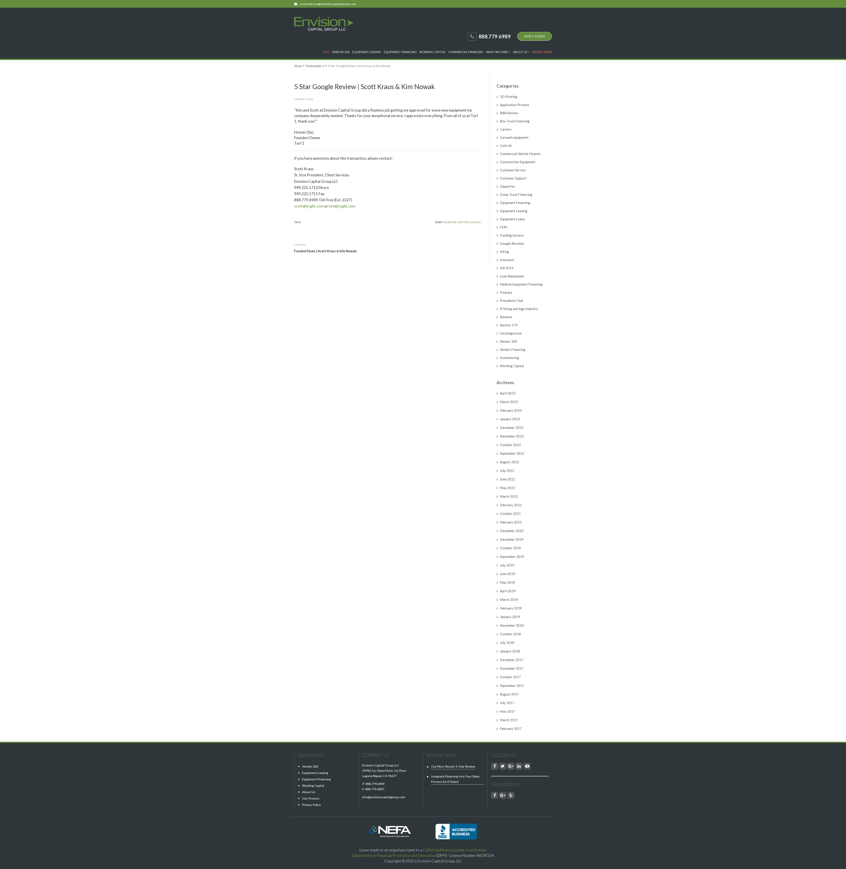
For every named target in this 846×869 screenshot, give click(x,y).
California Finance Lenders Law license (454, 850)
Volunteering (509, 358)
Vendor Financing (512, 349)
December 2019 (511, 539)
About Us (520, 52)
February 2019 (511, 608)
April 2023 (508, 393)
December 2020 (511, 531)
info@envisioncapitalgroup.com (383, 797)
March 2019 (509, 600)
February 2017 (511, 729)
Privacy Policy (311, 805)
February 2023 (511, 410)
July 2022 (507, 471)
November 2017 (512, 668)
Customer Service (513, 170)
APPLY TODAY (534, 36)
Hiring (504, 252)
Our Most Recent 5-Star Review (453, 766)
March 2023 (509, 402)
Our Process (310, 798)
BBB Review (509, 113)
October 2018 (510, 634)
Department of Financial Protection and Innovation (394, 855)
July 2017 (507, 703)
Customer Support (513, 178)
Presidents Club (511, 301)
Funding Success (512, 235)
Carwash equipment (514, 137)
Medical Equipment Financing (521, 284)
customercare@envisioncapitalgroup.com (328, 4)
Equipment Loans (512, 219)
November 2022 (512, 436)
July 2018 (507, 643)
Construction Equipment (517, 162)
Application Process (514, 105)
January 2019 (510, 617)
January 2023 (510, 419)
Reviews (506, 317)
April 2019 (508, 591)
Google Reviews (512, 243)
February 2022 (511, 505)
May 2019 (507, 582)
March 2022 (509, 496)
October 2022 (510, 445)
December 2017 (511, 660)
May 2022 (507, 488)
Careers (506, 129)
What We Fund (497, 52)
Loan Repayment (512, 276)
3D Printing (508, 97)
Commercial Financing (465, 52)
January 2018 (510, 651)
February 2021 (511, 522)
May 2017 (507, 711)
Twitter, (462, 222)
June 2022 (507, 479)
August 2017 (509, 694)
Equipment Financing (400, 52)
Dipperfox (507, 186)
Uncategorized (510, 333)
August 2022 (509, 462)
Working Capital (432, 52)
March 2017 (509, 720)
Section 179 (509, 325)
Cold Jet (506, 146)
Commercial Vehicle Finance (520, 154)
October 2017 (510, 677)
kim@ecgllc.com (342, 206)
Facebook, (450, 222)
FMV (503, 227)
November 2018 (512, 625)
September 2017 (512, 686)
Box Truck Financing (515, 121)
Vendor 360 (341, 52)
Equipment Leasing (366, 52)
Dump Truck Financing (516, 194)
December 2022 (511, 428)
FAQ (326, 52)
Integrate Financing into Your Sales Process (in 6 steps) (455, 778)
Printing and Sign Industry (519, 309)
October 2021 (510, 514)
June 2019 (507, 574)
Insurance (507, 260)
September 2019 (512, 557)
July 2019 (507, 565)
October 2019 (510, 548)
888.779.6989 (375, 784)
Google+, (475, 222)
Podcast (506, 292)
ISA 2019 (507, 268)
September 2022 (512, 453)
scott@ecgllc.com (309, 206)
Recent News (542, 52)
